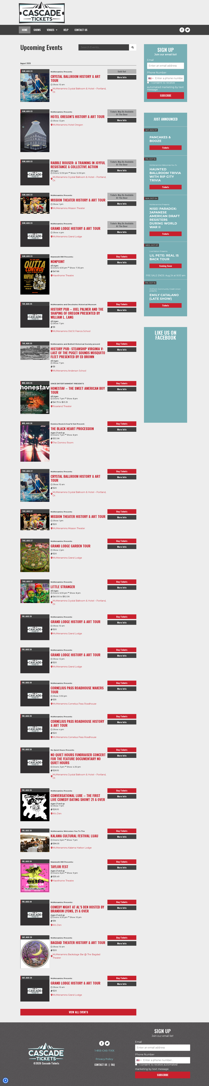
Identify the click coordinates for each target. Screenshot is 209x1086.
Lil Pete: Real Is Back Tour (164, 257)
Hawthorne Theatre (63, 275)
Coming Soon (165, 265)
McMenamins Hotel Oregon (68, 124)
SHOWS (37, 30)
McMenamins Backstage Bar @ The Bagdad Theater (76, 956)
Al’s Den (57, 813)
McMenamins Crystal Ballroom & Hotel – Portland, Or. (79, 90)
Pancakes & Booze (160, 139)
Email (150, 60)
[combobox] (150, 78)
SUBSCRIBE (165, 95)
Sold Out (122, 71)
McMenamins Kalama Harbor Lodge (72, 847)
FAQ (113, 1065)
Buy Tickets (121, 256)
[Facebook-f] (181, 29)
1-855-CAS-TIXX (104, 1050)
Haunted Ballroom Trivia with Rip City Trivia (165, 174)
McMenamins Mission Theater (69, 208)
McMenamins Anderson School (69, 370)
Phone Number (156, 72)
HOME (24, 30)
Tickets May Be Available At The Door (121, 113)
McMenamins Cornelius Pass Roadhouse (74, 703)
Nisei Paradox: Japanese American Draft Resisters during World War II (164, 218)
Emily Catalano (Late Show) (164, 297)
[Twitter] (187, 29)
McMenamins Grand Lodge (67, 236)
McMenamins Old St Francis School (71, 331)
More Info (122, 77)
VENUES (50, 30)
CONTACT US (81, 30)
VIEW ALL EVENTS (78, 1012)
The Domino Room (63, 442)
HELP (65, 30)
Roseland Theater (62, 406)
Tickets (165, 147)
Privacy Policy (104, 1059)
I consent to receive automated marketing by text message (165, 86)
